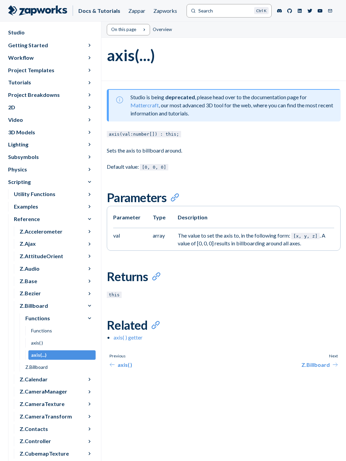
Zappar (136, 10)
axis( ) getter (128, 337)
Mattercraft (144, 105)
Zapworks (165, 10)
